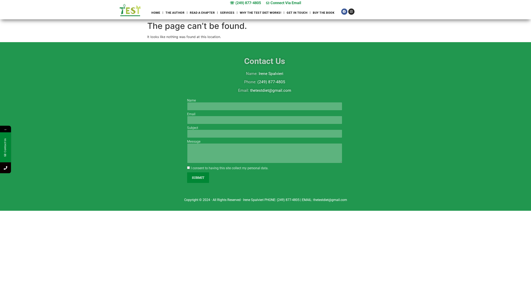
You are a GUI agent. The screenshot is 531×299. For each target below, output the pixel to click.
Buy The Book (323, 12)
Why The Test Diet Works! (260, 12)
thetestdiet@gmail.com (270, 90)
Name (191, 100)
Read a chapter (202, 12)
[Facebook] (344, 12)
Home (155, 12)
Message (193, 141)
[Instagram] (351, 12)
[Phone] (5, 167)
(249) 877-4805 (271, 82)
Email (191, 114)
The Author (175, 12)
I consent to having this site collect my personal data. (229, 168)
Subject (192, 128)
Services (227, 12)
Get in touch (297, 12)
